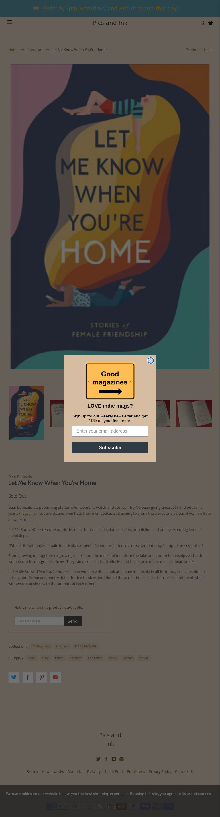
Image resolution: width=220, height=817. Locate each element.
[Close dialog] (151, 360)
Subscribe (110, 447)
